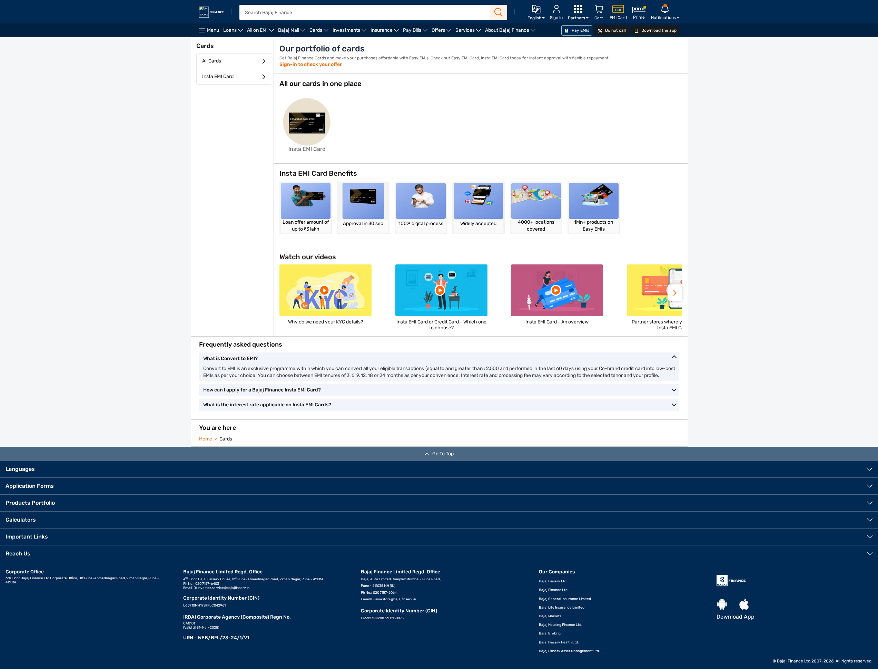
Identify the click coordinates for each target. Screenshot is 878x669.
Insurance (386, 32)
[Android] (722, 605)
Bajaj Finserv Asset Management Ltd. (569, 651)
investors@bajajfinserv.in (395, 599)
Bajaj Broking (550, 633)
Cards (320, 32)
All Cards (211, 61)
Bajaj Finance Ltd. (554, 590)
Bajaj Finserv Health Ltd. (559, 642)
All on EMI (261, 32)
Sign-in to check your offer (310, 64)
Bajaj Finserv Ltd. (553, 581)
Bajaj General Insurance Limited (565, 599)
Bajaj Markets (550, 616)
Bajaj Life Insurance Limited (561, 607)
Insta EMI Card (218, 76)
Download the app (658, 30)
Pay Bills (416, 32)
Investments (350, 32)
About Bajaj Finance (511, 32)
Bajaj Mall (292, 32)
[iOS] (744, 605)
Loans (234, 32)
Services (469, 32)
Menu (213, 30)
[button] (675, 292)
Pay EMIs (580, 30)
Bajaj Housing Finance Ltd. (560, 625)
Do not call (615, 30)
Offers (442, 32)
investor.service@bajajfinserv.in (223, 588)
